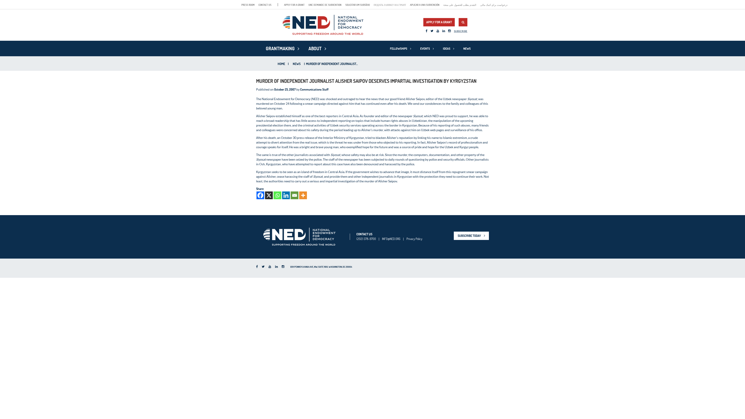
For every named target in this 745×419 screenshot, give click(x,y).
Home (281, 64)
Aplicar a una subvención (424, 4)
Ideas (446, 48)
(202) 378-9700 (366, 239)
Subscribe (460, 31)
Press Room (248, 4)
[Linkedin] (286, 195)
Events (425, 48)
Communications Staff (314, 89)
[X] (269, 195)
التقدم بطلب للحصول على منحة (459, 4)
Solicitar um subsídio (357, 4)
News (467, 48)
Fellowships (398, 48)
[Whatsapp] (277, 195)
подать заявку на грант (390, 4)
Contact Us (264, 4)
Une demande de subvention (324, 4)
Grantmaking (280, 48)
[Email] (294, 195)
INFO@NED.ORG (391, 239)
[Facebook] (260, 195)
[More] (303, 195)
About (315, 48)
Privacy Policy (414, 239)
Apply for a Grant (294, 4)
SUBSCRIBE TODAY (469, 236)
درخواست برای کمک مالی (494, 4)
